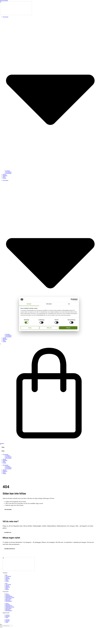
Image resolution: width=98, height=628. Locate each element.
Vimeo (6, 617)
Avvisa (29, 327)
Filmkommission (8, 596)
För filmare (7, 170)
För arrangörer (8, 173)
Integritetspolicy (8, 601)
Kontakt (4, 178)
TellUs (4, 176)
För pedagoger (8, 172)
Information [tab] (49, 303)
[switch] (41, 322)
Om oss (7, 593)
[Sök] (1, 627)
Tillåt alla (68, 327)
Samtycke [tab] (29, 303)
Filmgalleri (5, 175)
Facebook (7, 615)
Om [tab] (69, 303)
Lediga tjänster (8, 598)
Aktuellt (4, 174)
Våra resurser (8, 576)
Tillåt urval (49, 327)
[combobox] (6, 625)
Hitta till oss (7, 599)
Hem (6, 575)
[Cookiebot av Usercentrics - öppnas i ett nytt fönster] (72, 300)
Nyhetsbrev (7, 595)
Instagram (7, 616)
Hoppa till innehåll (4, 0)
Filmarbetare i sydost (9, 597)
